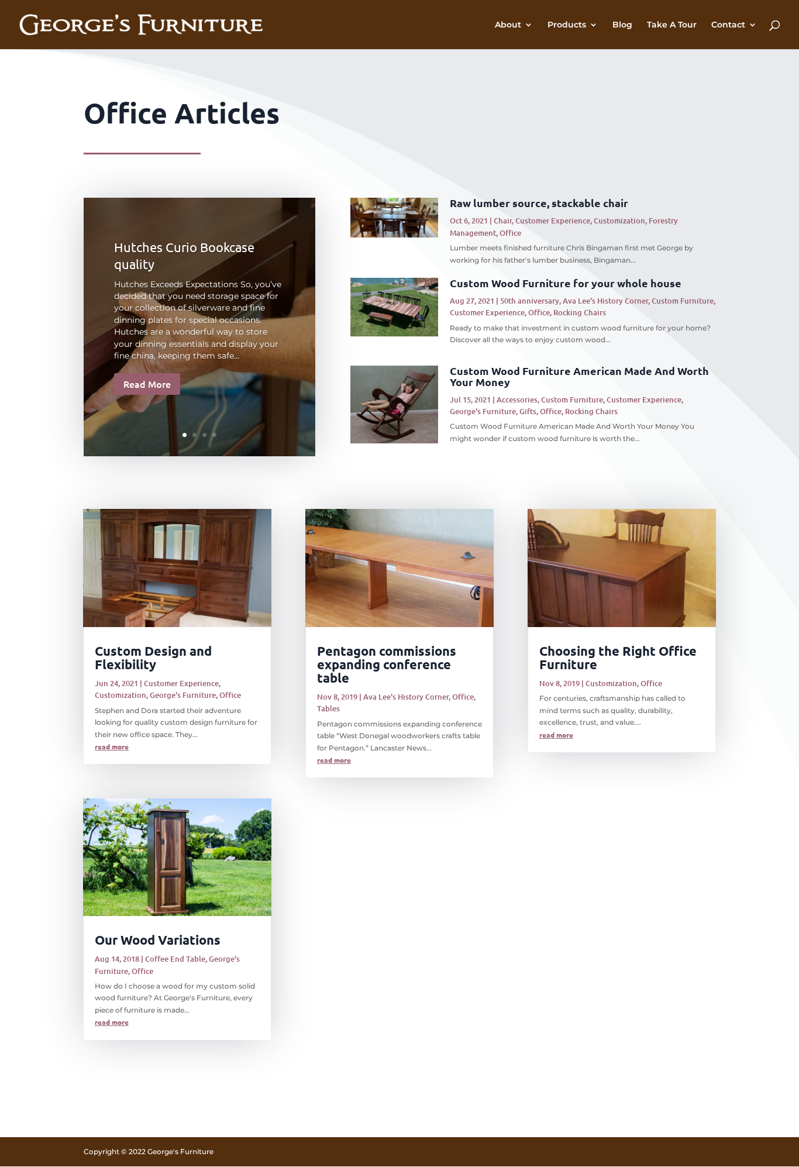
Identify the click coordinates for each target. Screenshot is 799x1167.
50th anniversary (529, 300)
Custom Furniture (683, 300)
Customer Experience (552, 220)
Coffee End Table (175, 958)
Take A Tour (672, 25)
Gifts (527, 411)
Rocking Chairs (579, 312)
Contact (728, 25)
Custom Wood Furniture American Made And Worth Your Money (579, 376)
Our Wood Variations (158, 940)
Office (510, 233)
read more (112, 746)
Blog (622, 25)
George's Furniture (483, 411)
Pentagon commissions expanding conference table (386, 664)
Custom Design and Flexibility (153, 657)
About (508, 25)
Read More (147, 383)
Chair (503, 220)
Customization (619, 220)
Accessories (517, 399)
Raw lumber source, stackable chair (539, 202)
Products (566, 25)
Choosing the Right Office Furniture (618, 657)
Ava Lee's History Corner (605, 300)
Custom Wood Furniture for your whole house (565, 283)
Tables (328, 708)
